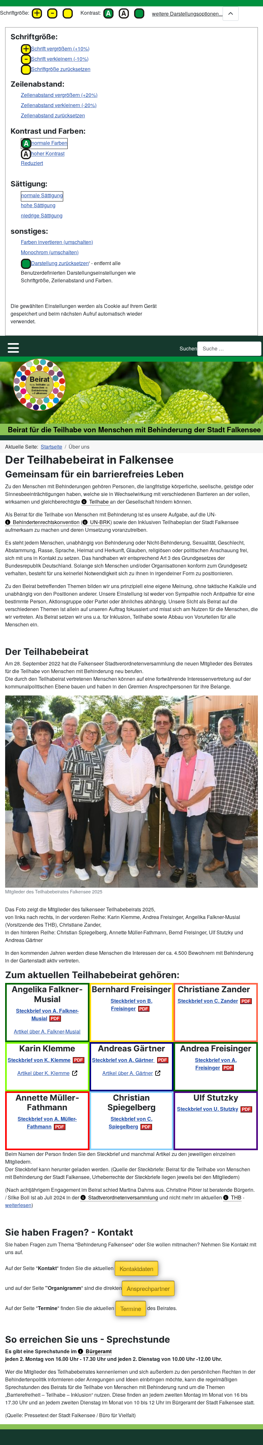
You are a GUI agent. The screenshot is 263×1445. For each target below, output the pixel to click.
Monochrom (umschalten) (50, 252)
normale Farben (49, 143)
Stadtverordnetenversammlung (123, 1197)
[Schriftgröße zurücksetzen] (67, 11)
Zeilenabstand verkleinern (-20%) (59, 105)
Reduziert (32, 163)
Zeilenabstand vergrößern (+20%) (59, 94)
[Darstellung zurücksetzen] (139, 11)
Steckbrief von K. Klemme (39, 1060)
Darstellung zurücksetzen (60, 263)
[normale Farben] (108, 11)
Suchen (188, 348)
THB (236, 1197)
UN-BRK (100, 522)
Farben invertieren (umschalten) (57, 242)
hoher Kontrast (47, 153)
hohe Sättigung (38, 205)
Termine (130, 1308)
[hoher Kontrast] (124, 11)
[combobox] (229, 349)
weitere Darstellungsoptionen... (187, 13)
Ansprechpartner (148, 1288)
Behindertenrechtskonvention (46, 522)
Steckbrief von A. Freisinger (216, 1063)
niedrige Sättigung (42, 215)
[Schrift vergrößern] (37, 11)
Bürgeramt (99, 1351)
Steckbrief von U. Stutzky (207, 1108)
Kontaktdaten (136, 1268)
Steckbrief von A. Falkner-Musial (47, 1014)
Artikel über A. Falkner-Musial (47, 1031)
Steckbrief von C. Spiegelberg (130, 1122)
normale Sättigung (42, 195)
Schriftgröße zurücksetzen (60, 69)
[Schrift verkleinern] (52, 11)
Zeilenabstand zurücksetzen (53, 115)
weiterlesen (18, 1205)
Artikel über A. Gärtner (127, 1073)
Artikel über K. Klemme (43, 1073)
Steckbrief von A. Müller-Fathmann (47, 1122)
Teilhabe (99, 501)
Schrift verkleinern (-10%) (60, 58)
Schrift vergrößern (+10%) (60, 48)
